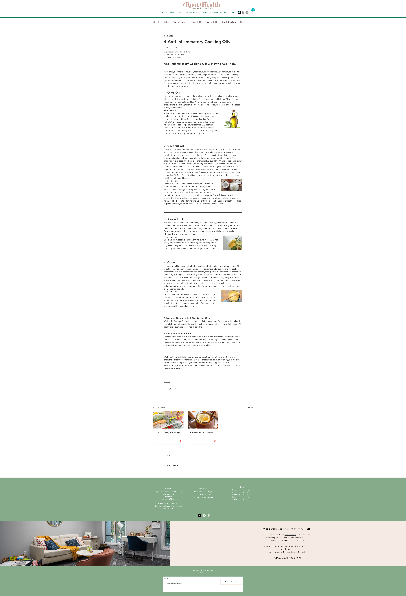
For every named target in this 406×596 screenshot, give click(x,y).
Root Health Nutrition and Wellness (168, 492)
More (242, 22)
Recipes (166, 22)
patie (286, 546)
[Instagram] (247, 12)
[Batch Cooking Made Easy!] (168, 420)
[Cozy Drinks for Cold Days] (203, 420)
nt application (295, 546)
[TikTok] (239, 12)
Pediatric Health (195, 22)
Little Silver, (165, 499)
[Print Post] (175, 389)
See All (250, 407)
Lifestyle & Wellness (229, 22)
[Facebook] (243, 12)
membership (290, 535)
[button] (180, 12)
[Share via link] (170, 389)
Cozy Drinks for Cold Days (201, 432)
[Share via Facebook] (165, 389)
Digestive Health (211, 22)
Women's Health (179, 22)
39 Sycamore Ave (168, 494)
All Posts (156, 22)
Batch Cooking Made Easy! (168, 432)
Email (166, 578)
